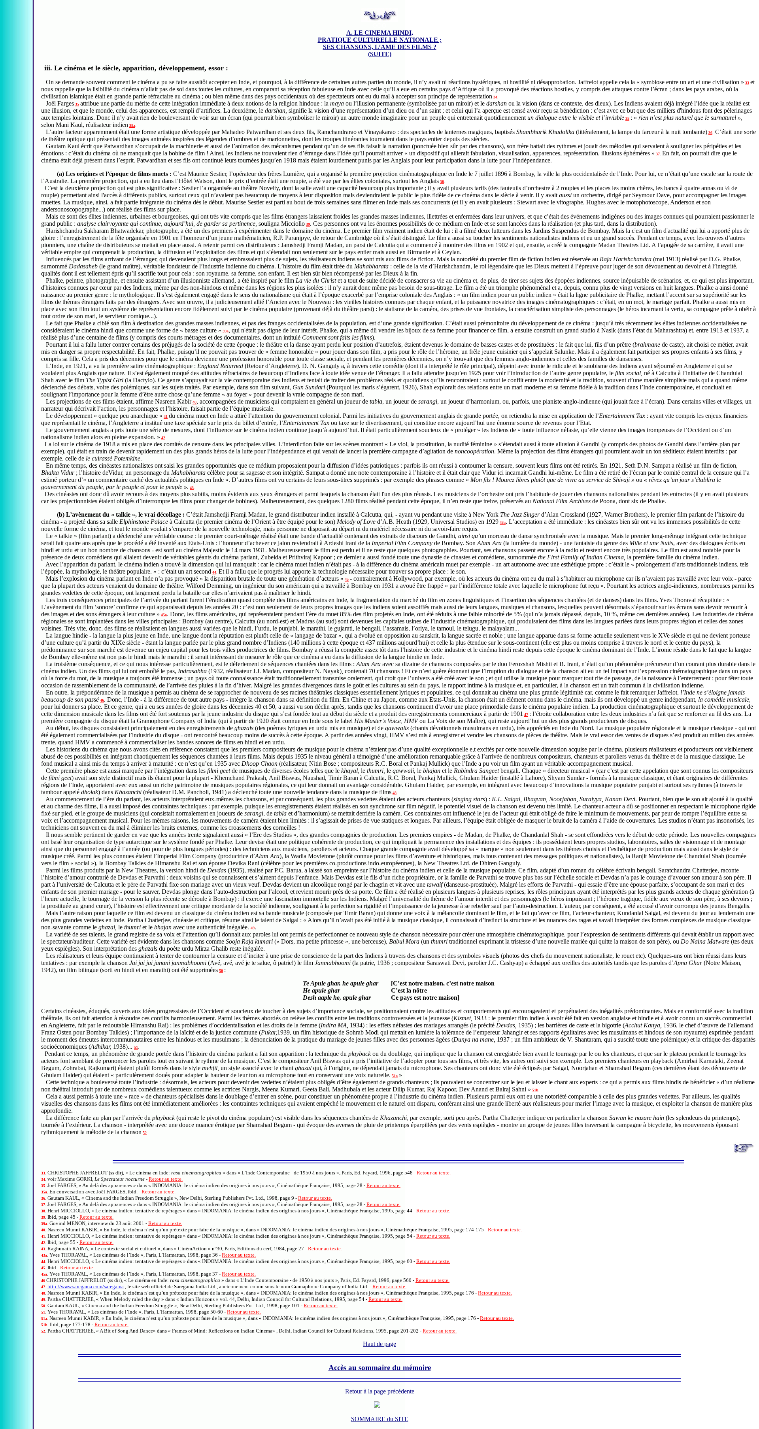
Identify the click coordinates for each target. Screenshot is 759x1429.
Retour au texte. (434, 1173)
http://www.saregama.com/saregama (85, 1286)
